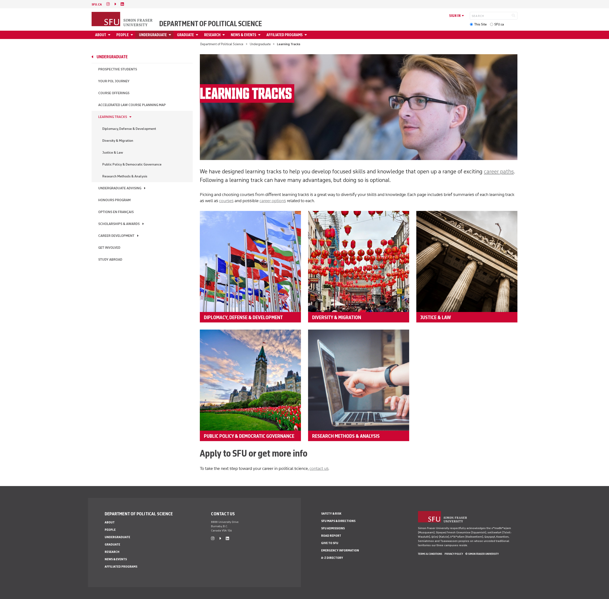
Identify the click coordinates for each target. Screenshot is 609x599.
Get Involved (109, 248)
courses (226, 200)
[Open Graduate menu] (198, 35)
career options (273, 200)
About (100, 35)
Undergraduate (153, 35)
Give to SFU (329, 543)
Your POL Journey (113, 81)
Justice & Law (112, 153)
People (122, 35)
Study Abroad (110, 260)
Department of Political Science (210, 23)
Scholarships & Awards (119, 224)
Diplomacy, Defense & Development (129, 129)
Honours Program (114, 200)
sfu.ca (97, 4)
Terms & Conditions (430, 553)
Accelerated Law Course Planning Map (132, 105)
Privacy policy (454, 553)
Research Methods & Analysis (124, 176)
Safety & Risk (331, 513)
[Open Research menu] (224, 35)
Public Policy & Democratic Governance (132, 164)
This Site (480, 24)
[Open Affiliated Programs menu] (306, 35)
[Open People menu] (132, 35)
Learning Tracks (112, 117)
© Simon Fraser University (482, 553)
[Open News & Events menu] (260, 35)
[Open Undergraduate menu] (170, 35)
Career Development (116, 236)
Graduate (185, 35)
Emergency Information (340, 550)
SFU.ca (499, 24)
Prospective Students (117, 69)
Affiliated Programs (284, 35)
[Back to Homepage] (122, 19)
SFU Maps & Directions (338, 521)
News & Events (243, 35)
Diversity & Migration (117, 141)
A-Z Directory (332, 558)
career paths (499, 171)
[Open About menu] (110, 35)
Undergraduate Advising (119, 188)
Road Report (331, 536)
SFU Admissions (333, 528)
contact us (319, 468)
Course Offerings (113, 93)
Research (212, 35)
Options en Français (116, 212)
